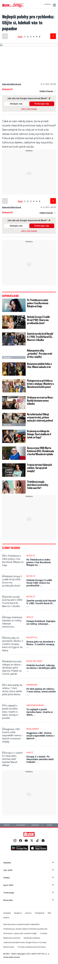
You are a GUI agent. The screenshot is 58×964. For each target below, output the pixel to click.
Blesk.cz (30, 555)
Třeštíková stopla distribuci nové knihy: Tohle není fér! (38, 485)
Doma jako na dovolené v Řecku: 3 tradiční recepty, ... (40, 644)
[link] (15, 841)
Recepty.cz (31, 637)
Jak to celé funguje (29, 109)
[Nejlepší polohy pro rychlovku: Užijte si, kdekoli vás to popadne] (29, 44)
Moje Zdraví (32, 728)
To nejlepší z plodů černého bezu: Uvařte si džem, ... (39, 712)
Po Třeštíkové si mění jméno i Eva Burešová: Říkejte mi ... (38, 562)
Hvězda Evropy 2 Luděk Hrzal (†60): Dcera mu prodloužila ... (39, 583)
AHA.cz (29, 617)
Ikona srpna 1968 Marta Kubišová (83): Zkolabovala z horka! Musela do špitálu (40, 451)
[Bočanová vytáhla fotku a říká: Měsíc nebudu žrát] (14, 369)
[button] (54, 5)
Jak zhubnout (21, 825)
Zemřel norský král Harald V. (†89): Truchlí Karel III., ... (41, 603)
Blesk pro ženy (34, 661)
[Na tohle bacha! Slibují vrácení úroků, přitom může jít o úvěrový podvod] (14, 419)
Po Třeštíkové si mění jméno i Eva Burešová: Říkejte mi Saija (38, 303)
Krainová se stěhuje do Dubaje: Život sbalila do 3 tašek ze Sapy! (39, 434)
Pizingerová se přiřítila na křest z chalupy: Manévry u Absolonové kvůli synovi (40, 384)
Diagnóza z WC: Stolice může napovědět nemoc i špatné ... (40, 735)
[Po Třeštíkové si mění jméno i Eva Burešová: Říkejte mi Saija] (14, 305)
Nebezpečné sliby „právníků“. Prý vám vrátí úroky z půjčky (39, 353)
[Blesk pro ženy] (13, 6)
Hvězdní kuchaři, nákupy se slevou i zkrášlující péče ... (41, 668)
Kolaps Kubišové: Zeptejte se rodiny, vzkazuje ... (40, 622)
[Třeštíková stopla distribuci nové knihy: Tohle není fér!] (14, 487)
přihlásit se (47, 4)
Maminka (7, 825)
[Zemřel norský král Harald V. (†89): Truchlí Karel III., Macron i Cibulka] (14, 339)
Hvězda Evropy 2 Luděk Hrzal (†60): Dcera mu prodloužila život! (38, 320)
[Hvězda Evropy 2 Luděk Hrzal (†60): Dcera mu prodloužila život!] (14, 322)
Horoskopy (35, 825)
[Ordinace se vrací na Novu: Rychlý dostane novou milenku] (14, 402)
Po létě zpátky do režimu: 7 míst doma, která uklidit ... (41, 691)
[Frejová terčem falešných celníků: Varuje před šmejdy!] (14, 470)
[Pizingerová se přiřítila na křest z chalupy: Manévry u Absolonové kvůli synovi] (14, 385)
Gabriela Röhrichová (11, 84)
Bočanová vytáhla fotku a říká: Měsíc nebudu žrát (39, 365)
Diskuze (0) (7, 89)
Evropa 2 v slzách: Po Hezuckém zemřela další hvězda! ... (40, 759)
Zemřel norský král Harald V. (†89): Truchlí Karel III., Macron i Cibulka (40, 337)
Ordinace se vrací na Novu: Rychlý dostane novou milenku (40, 400)
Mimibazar (31, 684)
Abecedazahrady (35, 705)
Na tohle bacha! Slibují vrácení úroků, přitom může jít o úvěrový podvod (40, 417)
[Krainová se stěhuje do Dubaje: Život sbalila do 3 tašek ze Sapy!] (14, 436)
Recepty (49, 825)
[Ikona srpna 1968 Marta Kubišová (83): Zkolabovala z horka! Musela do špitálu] (14, 453)
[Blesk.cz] (29, 834)
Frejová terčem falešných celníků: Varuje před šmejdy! (39, 468)
